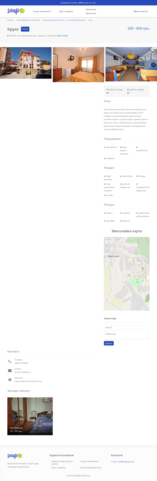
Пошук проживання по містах (54, 20)
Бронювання (142, 11)
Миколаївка (62, 35)
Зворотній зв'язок (70, 3)
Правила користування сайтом (62, 462)
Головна (10, 20)
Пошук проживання (42, 11)
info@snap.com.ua (126, 461)
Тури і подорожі (66, 11)
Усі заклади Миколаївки (76, 20)
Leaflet (147, 310)
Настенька (16, 427)
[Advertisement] (53, 101)
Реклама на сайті (88, 3)
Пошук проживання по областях (28, 20)
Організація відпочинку (91, 11)
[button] (153, 64)
